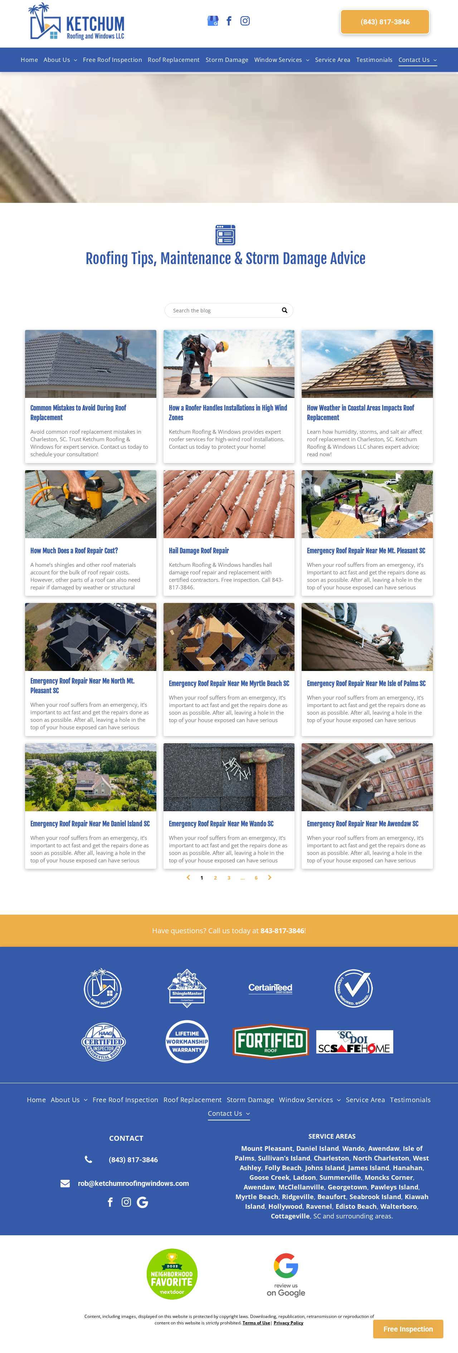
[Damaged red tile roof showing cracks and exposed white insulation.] (229, 504)
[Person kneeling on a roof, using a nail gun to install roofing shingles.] (90, 504)
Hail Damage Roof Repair (199, 551)
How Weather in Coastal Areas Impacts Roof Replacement (360, 413)
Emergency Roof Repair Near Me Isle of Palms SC (366, 683)
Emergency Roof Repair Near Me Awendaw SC (362, 824)
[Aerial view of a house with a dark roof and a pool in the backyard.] (90, 637)
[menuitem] (29, 60)
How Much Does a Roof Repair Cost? (74, 551)
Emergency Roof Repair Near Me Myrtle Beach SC (229, 683)
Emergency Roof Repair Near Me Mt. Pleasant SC (366, 551)
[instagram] (245, 22)
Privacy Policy (288, 1323)
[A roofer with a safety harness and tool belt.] (229, 364)
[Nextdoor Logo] (172, 1274)
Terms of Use (256, 1323)
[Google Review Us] (286, 1274)
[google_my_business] (213, 22)
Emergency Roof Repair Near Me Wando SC (221, 824)
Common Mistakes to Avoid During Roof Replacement (78, 413)
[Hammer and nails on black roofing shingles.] (229, 777)
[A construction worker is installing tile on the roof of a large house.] (90, 364)
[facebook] (229, 22)
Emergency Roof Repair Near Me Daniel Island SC (90, 824)
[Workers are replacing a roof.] (367, 364)
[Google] (142, 1203)
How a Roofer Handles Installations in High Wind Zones (228, 413)
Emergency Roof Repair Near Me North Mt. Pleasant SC (82, 686)
